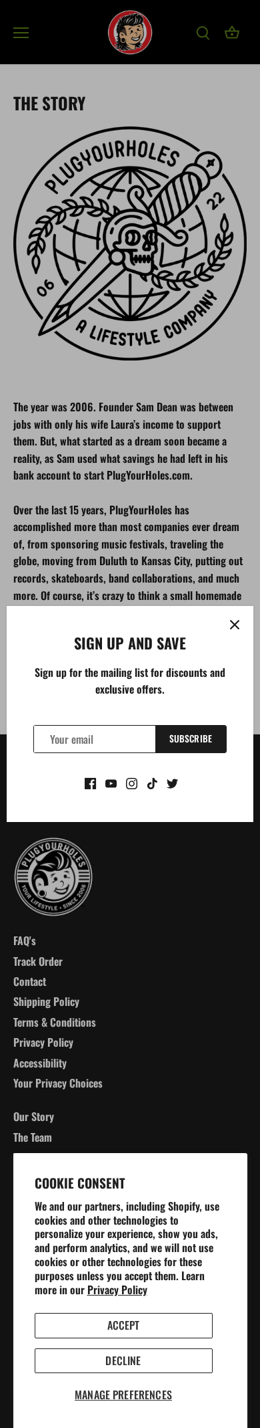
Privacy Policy (117, 1290)
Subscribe (190, 738)
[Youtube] (111, 782)
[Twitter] (172, 782)
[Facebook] (90, 782)
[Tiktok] (152, 782)
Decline (123, 1360)
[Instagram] (131, 782)
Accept (123, 1325)
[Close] (234, 624)
